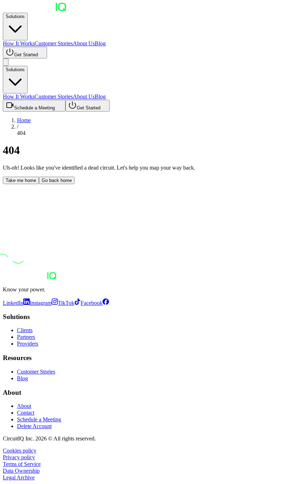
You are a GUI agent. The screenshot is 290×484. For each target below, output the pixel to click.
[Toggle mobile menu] (5, 62)
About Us (84, 43)
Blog (100, 43)
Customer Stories (54, 43)
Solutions (15, 16)
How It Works (19, 43)
